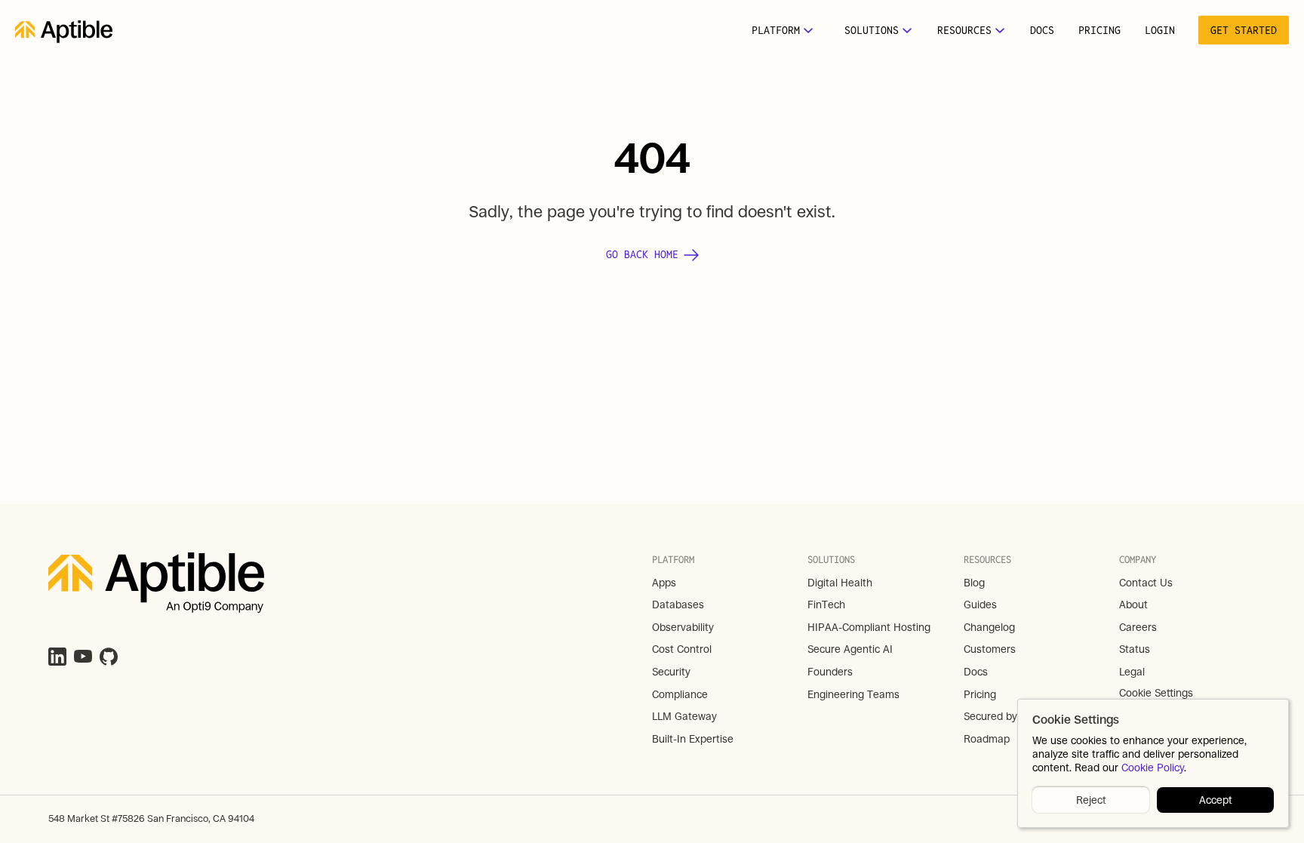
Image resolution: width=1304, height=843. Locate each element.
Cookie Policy (1152, 768)
